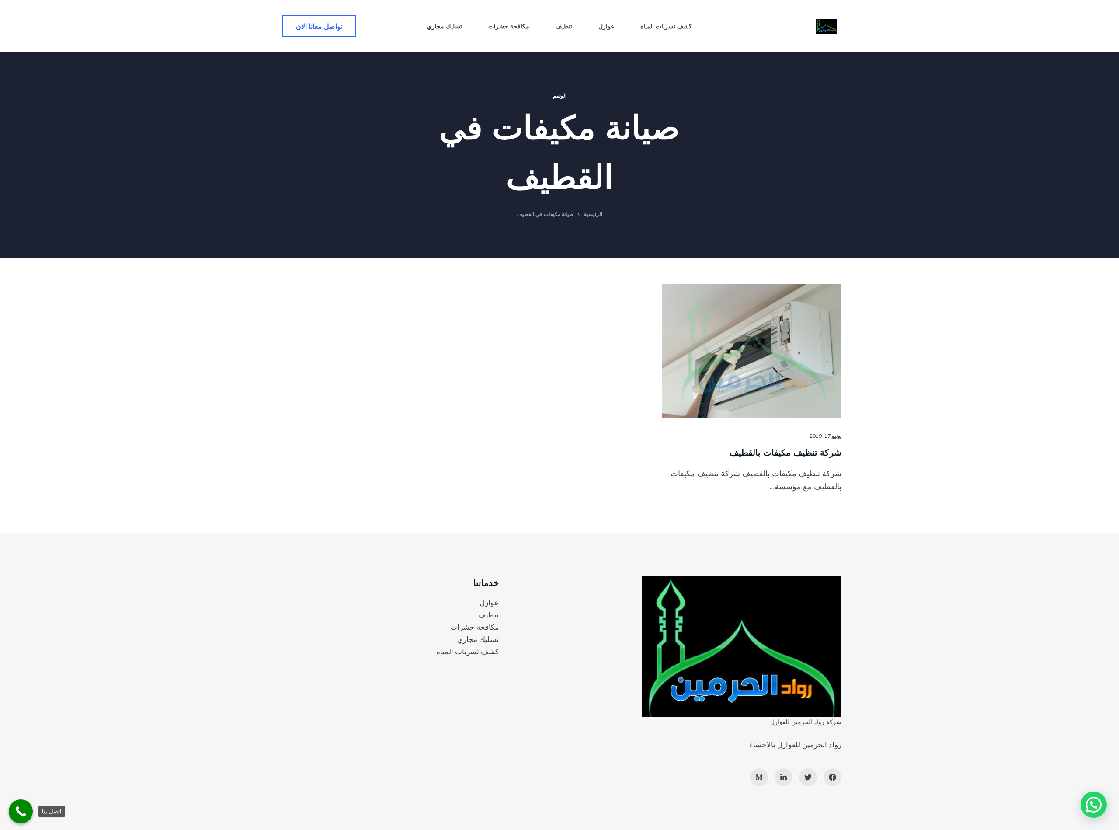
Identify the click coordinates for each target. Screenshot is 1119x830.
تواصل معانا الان (319, 26)
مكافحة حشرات (474, 626)
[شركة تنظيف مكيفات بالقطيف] (751, 351)
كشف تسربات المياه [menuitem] (666, 26)
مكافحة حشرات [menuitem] (508, 26)
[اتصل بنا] (21, 811)
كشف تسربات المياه (467, 651)
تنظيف (488, 614)
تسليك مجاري (478, 639)
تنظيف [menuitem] (564, 26)
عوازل (489, 602)
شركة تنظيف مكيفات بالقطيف (785, 452)
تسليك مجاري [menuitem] (444, 26)
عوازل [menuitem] (606, 26)
